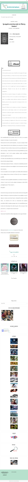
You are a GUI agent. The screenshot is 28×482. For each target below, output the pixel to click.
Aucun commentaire (16, 28)
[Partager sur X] (13, 256)
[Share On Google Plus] (16, 256)
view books (9, 332)
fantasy (16, 21)
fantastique (12, 21)
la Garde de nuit (11, 230)
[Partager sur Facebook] (11, 256)
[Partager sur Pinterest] (15, 256)
